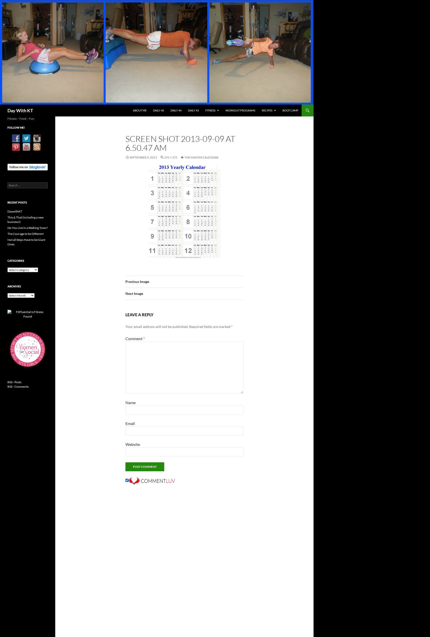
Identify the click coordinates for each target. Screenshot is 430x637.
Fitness (210, 110)
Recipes (267, 110)
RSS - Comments (18, 386)
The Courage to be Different (25, 234)
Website (132, 444)
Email (130, 423)
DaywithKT (14, 211)
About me (140, 110)
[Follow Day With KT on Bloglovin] (27, 166)
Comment (135, 338)
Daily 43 (193, 110)
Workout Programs (240, 110)
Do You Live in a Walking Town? (27, 228)
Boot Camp (290, 110)
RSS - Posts (14, 382)
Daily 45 (158, 110)
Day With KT (20, 110)
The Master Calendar (201, 157)
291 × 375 (170, 157)
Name (130, 402)
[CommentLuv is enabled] (152, 480)
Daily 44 (175, 110)
